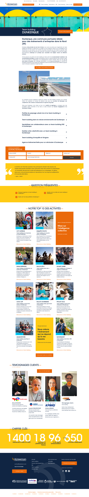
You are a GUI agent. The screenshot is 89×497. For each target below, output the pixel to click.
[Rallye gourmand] (44, 299)
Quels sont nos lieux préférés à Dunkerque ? (28, 196)
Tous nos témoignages (44, 371)
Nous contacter (78, 4)
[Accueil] (39, 4)
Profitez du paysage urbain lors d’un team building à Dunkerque (41, 114)
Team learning (61, 4)
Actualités (35, 1)
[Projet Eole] (64, 299)
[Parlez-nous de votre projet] (44, 334)
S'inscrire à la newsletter (69, 463)
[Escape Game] (64, 263)
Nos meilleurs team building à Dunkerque (44, 67)
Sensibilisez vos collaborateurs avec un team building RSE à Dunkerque (43, 125)
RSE (56, 4)
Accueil (33, 459)
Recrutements (41, 1)
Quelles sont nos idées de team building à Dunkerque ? (57, 193)
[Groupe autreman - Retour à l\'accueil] (12, 4)
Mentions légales (32, 492)
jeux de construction (55, 61)
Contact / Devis (19, 471)
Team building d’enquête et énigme (35, 137)
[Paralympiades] (24, 263)
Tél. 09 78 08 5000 (19, 466)
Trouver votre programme (28, 4)
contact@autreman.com (20, 464)
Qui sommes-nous (28, 1)
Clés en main (69, 4)
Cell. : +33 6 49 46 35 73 (61, 1)
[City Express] (24, 228)
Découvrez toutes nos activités (44, 355)
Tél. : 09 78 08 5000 (51, 1)
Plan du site (58, 492)
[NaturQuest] (64, 334)
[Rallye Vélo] (44, 263)
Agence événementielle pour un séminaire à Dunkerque (42, 142)
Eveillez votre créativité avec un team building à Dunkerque (39, 132)
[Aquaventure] (24, 334)
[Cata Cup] (24, 299)
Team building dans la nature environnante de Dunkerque (43, 120)
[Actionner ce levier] (64, 228)
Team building (44, 4)
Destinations (52, 4)
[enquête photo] (44, 228)
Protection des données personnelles (46, 492)
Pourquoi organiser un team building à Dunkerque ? (27, 193)
